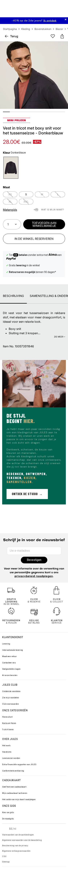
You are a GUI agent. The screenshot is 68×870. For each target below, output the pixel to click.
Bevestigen (34, 560)
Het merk (6, 746)
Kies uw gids (8, 812)
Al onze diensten (9, 675)
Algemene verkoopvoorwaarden (16, 851)
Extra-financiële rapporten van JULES (19, 765)
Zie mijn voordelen (10, 698)
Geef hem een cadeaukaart (14, 787)
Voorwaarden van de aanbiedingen (18, 835)
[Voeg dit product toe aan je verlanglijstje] (52, 36)
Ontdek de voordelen (11, 691)
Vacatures (7, 752)
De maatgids (8, 819)
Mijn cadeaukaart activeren (14, 793)
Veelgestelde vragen (11, 669)
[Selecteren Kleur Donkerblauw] (11, 168)
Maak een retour (9, 656)
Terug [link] (14, 36)
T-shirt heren (8, 730)
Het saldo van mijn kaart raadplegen (19, 799)
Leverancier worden (11, 758)
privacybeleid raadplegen (34, 576)
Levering (6, 644)
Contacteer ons (9, 663)
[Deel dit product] (62, 36)
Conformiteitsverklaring (13, 771)
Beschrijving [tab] (13, 296)
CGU (4, 856)
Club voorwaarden (10, 704)
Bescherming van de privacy (15, 846)
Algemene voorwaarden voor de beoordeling (22, 840)
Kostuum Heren (9, 723)
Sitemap (6, 862)
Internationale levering (12, 650)
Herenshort (7, 717)
